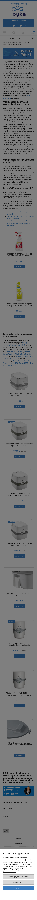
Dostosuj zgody (18, 882)
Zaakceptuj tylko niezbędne (18, 877)
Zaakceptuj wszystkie (18, 888)
